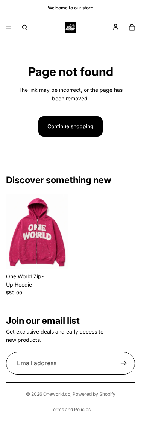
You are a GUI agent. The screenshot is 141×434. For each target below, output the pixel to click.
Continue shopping (70, 126)
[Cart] (132, 27)
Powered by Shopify (94, 394)
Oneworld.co (56, 394)
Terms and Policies (70, 409)
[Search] (25, 27)
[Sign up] (124, 363)
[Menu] (8, 27)
